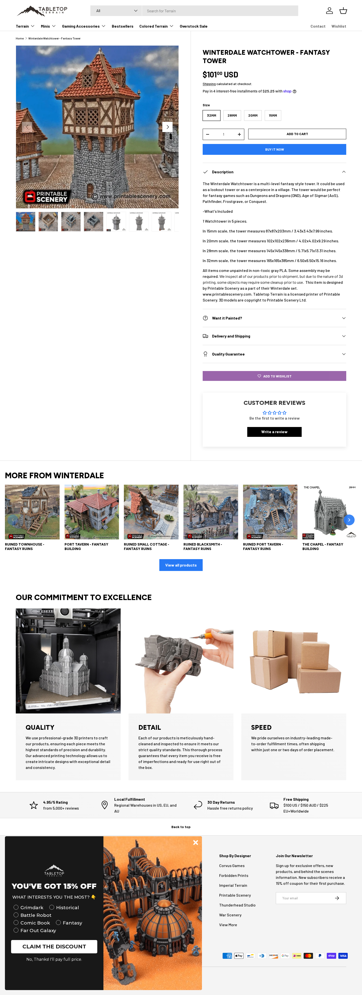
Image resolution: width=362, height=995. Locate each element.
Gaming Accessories (81, 26)
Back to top (181, 827)
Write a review (274, 431)
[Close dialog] (195, 842)
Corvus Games (232, 865)
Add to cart (297, 134)
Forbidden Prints (233, 875)
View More (228, 924)
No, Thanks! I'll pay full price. (54, 959)
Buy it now (274, 149)
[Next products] (349, 520)
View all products (181, 565)
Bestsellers (122, 26)
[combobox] (194, 10)
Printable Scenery (235, 895)
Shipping (209, 84)
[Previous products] (12, 520)
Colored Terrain (153, 26)
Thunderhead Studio (237, 905)
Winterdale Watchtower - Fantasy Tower (54, 38)
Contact (318, 26)
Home (20, 38)
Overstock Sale (194, 26)
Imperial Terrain (233, 885)
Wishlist (338, 26)
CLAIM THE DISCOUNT (54, 946)
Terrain (22, 26)
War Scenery (230, 914)
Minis (45, 26)
